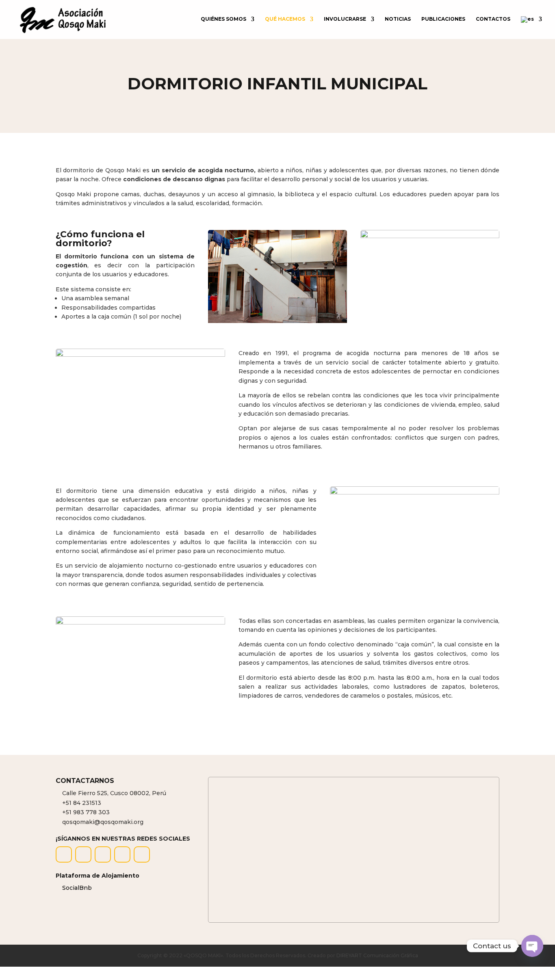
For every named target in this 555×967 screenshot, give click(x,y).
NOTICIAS (398, 19)
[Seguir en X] (103, 854)
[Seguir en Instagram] (83, 854)
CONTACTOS (493, 19)
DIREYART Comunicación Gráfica (377, 955)
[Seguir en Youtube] (142, 854)
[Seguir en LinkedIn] (122, 854)
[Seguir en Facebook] (64, 854)
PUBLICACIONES (443, 19)
